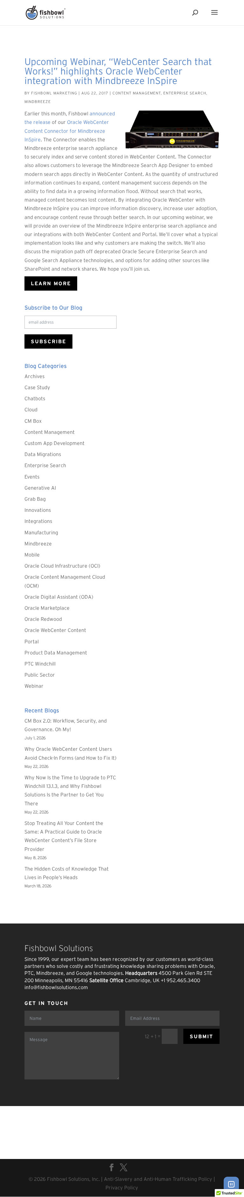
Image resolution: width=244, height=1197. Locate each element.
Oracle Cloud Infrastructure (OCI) (62, 566)
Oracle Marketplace (47, 608)
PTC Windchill (40, 663)
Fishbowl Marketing (54, 93)
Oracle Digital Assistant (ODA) (58, 597)
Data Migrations (42, 454)
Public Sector (39, 675)
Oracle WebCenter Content (55, 630)
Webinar (34, 686)
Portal (31, 641)
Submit (201, 1036)
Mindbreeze (37, 102)
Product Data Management (55, 652)
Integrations (38, 521)
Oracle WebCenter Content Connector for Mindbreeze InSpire (66, 130)
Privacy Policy (121, 1187)
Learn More (51, 283)
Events (31, 476)
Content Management (136, 93)
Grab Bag (35, 499)
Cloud (30, 409)
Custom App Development (54, 443)
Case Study (37, 387)
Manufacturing (41, 532)
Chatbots (34, 398)
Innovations (37, 510)
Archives (34, 376)
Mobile (32, 554)
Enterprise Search (184, 93)
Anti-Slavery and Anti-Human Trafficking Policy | (159, 1179)
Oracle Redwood (43, 619)
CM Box (33, 421)
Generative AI (40, 488)
